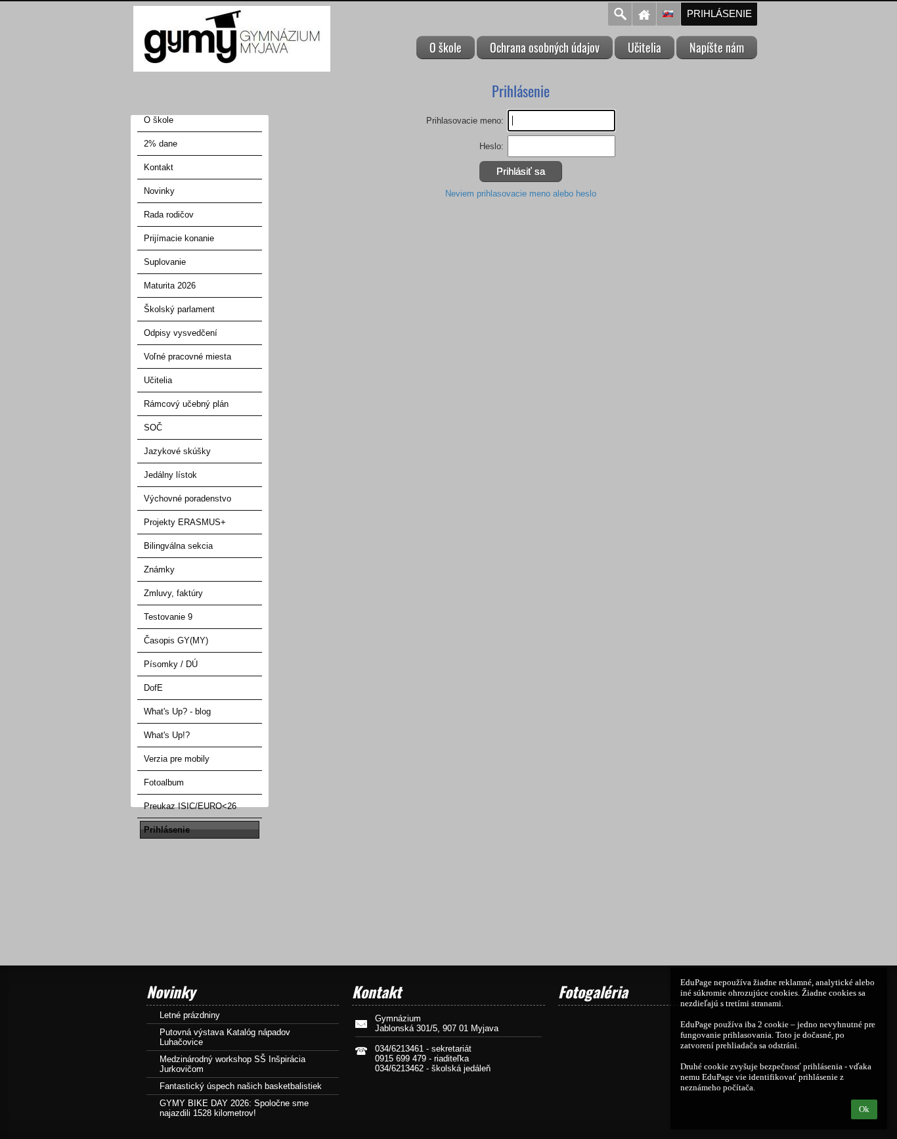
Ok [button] (864, 1109)
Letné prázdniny (190, 1015)
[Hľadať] (620, 14)
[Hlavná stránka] (644, 14)
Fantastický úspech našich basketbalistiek (241, 1086)
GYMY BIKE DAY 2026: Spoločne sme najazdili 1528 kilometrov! (234, 1108)
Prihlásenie (719, 13)
